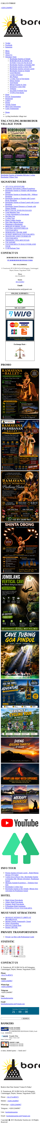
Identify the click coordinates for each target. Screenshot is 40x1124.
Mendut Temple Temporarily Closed (18, 921)
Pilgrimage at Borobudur (14, 224)
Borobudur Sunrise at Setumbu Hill (22, 65)
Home (7, 53)
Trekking (13, 89)
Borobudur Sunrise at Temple (20, 59)
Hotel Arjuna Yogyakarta (14, 900)
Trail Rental (14, 83)
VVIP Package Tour (12, 248)
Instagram (8, 47)
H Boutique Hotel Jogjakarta (15, 906)
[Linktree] (20, 863)
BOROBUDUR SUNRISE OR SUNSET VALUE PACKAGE (21, 62)
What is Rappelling (12, 923)
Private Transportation (13, 97)
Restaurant (9, 99)
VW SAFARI (10, 242)
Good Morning (15, 73)
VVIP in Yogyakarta (17, 93)
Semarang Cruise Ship (17, 87)
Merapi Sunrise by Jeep (18, 85)
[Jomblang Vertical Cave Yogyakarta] (20, 630)
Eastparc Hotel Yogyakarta (14, 904)
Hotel (7, 95)
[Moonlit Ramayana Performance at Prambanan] (20, 521)
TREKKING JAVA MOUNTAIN (17, 240)
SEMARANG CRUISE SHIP (16, 232)
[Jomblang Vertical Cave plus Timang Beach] (20, 707)
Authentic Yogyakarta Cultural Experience (20, 188)
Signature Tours (10, 57)
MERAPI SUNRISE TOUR (15, 226)
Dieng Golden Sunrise (13, 220)
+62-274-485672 (7, 975)
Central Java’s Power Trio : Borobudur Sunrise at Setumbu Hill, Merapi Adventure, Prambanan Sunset (22, 879)
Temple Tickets (10, 104)
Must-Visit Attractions (13, 106)
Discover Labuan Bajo (13, 925)
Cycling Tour (10, 218)
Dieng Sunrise (15, 81)
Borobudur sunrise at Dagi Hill (20, 67)
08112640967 (20, 282)
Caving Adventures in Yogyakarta (17, 214)
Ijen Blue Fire (10, 216)
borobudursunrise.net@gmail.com (13, 1004)
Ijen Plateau (14, 77)
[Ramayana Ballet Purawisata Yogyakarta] (20, 419)
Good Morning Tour (12, 212)
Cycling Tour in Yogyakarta (19, 79)
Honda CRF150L (11, 927)
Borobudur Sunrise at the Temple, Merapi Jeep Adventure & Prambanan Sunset (21, 890)
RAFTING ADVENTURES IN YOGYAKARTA (16, 229)
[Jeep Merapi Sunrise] (20, 813)
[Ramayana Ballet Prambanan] (20, 470)
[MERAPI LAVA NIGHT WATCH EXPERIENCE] (20, 784)
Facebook (8, 45)
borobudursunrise (7, 998)
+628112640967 (6, 8)
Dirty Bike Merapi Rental (14, 222)
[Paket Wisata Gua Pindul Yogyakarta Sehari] (20, 678)
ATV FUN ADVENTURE (15, 186)
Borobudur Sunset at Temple (20, 71)
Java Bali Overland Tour (18, 91)
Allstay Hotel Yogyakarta (14, 902)
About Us (8, 55)
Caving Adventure (16, 75)
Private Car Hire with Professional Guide (19, 937)
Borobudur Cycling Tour (14, 887)
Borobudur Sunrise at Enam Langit (22, 69)
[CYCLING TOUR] (20, 736)
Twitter (7, 43)
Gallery (8, 101)
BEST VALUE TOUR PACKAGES (18, 210)
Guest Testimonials (12, 108)
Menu (7, 51)
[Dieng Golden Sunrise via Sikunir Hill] (20, 762)
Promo (7, 103)
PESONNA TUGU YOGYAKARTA (18, 908)
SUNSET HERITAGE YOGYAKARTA (20, 234)
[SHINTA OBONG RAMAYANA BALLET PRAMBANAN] (20, 572)
